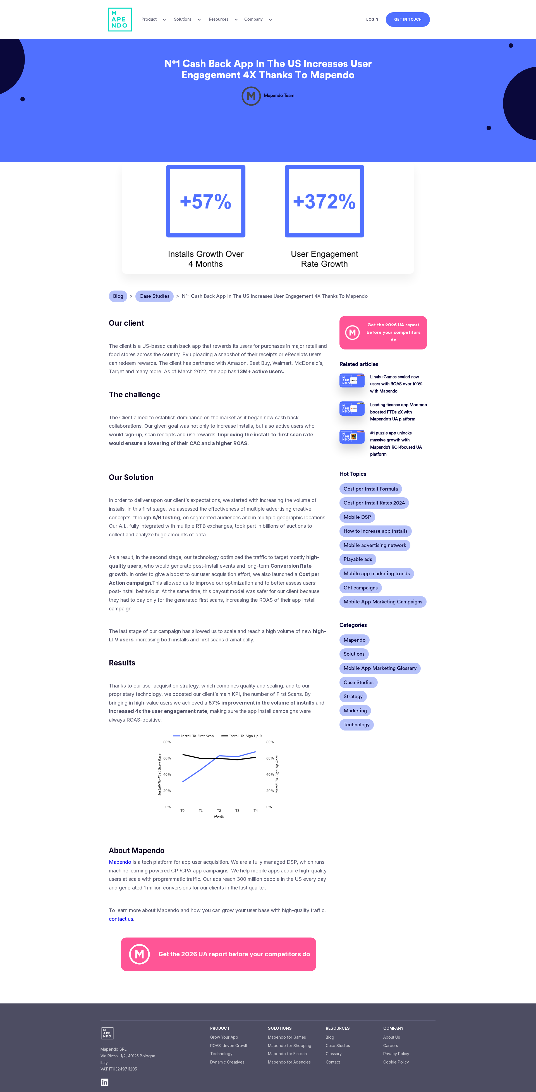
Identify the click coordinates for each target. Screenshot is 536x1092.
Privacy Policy (396, 1053)
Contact (333, 1062)
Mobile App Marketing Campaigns (383, 601)
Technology (357, 724)
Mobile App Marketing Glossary (380, 668)
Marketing (355, 710)
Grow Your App (224, 1037)
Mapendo (120, 862)
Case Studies (359, 682)
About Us (391, 1037)
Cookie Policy (396, 1062)
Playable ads (358, 559)
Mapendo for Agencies (289, 1062)
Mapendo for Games (287, 1037)
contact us (121, 919)
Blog (330, 1037)
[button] (153, 19)
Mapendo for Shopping (289, 1045)
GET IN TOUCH (408, 19)
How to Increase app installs (376, 531)
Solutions (354, 654)
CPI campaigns (361, 587)
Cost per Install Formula (371, 488)
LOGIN (372, 19)
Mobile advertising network (375, 545)
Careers (390, 1045)
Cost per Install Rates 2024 (374, 502)
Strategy (353, 696)
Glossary (334, 1053)
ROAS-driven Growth (229, 1045)
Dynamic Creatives (227, 1062)
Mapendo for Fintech (287, 1053)
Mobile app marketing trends (377, 573)
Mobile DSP (357, 517)
